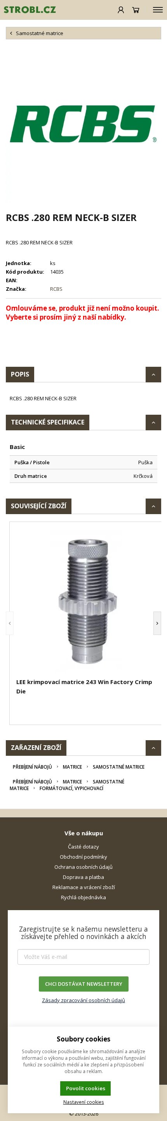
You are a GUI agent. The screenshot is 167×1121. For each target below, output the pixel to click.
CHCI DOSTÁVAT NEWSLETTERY (83, 983)
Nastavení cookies (83, 1102)
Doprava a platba (83, 877)
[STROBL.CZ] (28, 9)
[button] (10, 623)
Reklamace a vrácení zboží (83, 887)
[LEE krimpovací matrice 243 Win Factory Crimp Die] (87, 601)
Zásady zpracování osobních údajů (83, 1000)
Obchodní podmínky (83, 856)
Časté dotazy (83, 846)
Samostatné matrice (118, 767)
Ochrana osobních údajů (83, 866)
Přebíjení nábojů (32, 767)
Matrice (72, 767)
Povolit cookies (85, 1088)
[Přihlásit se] (121, 10)
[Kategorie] (158, 9)
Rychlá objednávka (83, 897)
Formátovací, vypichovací (71, 788)
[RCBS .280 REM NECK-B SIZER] (83, 125)
